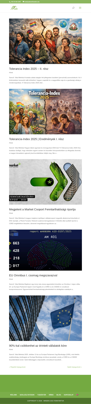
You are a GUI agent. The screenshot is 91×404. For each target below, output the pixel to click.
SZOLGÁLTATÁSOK (27, 395)
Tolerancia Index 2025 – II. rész (28, 68)
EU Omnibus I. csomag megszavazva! (33, 275)
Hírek (11, 72)
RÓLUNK (13, 395)
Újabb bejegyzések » (74, 367)
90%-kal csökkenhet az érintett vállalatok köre (38, 345)
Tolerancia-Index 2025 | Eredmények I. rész (36, 139)
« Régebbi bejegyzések (17, 367)
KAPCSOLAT (68, 395)
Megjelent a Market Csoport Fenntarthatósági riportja (42, 209)
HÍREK (51, 395)
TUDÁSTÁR (41, 395)
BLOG (58, 395)
